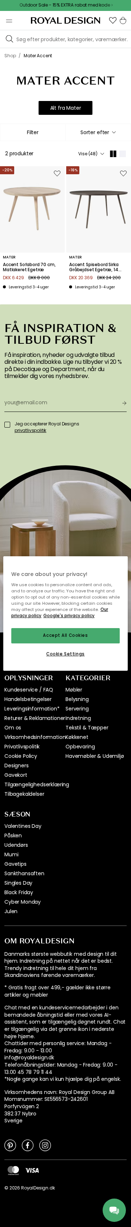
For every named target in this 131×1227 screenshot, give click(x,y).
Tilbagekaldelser (24, 793)
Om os (12, 727)
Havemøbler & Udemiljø (95, 756)
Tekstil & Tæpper (87, 727)
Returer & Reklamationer (34, 718)
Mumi (11, 854)
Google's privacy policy (69, 616)
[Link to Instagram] (45, 1145)
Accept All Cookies (65, 635)
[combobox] (98, 132)
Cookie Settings (65, 654)
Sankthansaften (24, 873)
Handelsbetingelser (28, 699)
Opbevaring (80, 746)
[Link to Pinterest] (10, 1145)
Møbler (74, 689)
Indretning (78, 718)
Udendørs (16, 845)
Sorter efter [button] (94, 132)
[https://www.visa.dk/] (32, 1170)
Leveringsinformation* (32, 708)
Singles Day (18, 882)
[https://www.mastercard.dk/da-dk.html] (13, 1170)
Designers (16, 765)
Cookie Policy (20, 756)
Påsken (13, 835)
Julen (10, 911)
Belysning (77, 699)
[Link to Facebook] (27, 1145)
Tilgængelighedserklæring (36, 784)
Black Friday (18, 892)
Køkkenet (77, 737)
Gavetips (15, 863)
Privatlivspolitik (22, 746)
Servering (77, 708)
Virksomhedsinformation (35, 737)
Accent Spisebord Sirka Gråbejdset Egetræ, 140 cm (95, 267)
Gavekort (15, 775)
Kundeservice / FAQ (28, 689)
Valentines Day (22, 826)
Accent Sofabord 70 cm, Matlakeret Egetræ (29, 267)
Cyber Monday (22, 901)
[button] (112, 20)
